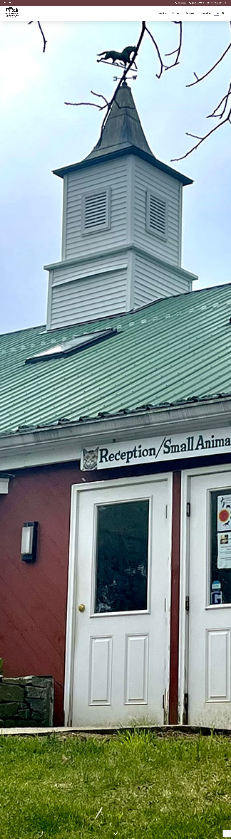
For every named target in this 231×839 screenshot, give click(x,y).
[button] (223, 13)
